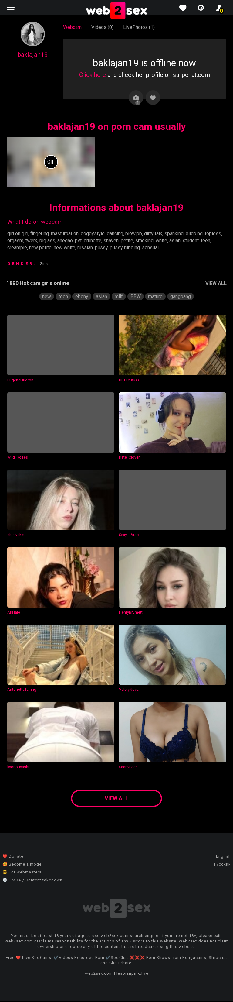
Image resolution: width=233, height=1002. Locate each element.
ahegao (65, 240)
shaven (111, 240)
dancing (115, 233)
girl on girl (17, 233)
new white (64, 247)
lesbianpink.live (132, 973)
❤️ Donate (12, 856)
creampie (17, 247)
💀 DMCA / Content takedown (32, 880)
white (161, 240)
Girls (44, 263)
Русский (222, 864)
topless (213, 233)
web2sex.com (99, 973)
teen (205, 240)
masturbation (65, 233)
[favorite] (183, 7)
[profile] (219, 7)
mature (155, 296)
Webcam (72, 27)
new (46, 296)
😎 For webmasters (22, 872)
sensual (150, 247)
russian (85, 247)
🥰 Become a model (22, 864)
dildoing (194, 233)
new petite (40, 247)
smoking (144, 240)
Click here (92, 74)
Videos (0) (102, 27)
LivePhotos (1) (139, 27)
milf (119, 296)
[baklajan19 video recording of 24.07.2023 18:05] (51, 162)
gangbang (180, 296)
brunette (92, 240)
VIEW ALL (216, 283)
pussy (101, 247)
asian (175, 240)
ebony (81, 296)
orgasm (15, 240)
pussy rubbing (125, 247)
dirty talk (153, 233)
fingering (39, 233)
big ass (47, 240)
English (223, 856)
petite (127, 240)
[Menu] (11, 7)
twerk (31, 240)
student (191, 240)
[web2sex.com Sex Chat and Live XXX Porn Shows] (116, 11)
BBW (135, 296)
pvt (78, 240)
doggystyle (93, 233)
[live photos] (201, 7)
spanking (174, 233)
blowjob (133, 233)
